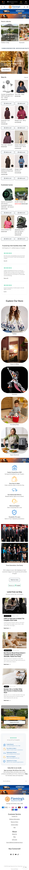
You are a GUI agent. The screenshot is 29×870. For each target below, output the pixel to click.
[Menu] (1, 7)
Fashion (14, 333)
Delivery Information (14, 819)
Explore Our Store (14, 722)
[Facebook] (11, 854)
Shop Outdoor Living (14, 718)
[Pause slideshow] (10, 72)
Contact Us (14, 816)
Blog (14, 837)
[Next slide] (26, 33)
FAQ (14, 827)
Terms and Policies (14, 869)
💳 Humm (21, 2)
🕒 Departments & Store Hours (12, 2)
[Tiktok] (18, 854)
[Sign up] (25, 781)
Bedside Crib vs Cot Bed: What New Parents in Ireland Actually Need (13, 690)
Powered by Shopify (21, 866)
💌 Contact (26, 2)
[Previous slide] (2, 62)
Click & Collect (14, 824)
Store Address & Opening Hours (14, 842)
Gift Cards (14, 839)
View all (26, 77)
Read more (6, 628)
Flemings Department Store (12, 866)
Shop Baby (6, 69)
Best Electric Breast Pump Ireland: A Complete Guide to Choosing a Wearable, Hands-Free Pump (14, 654)
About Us (14, 834)
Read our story (14, 580)
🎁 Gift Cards (3, 2)
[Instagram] (13, 854)
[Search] (4, 7)
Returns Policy (14, 822)
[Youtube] (16, 854)
